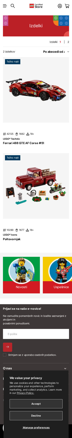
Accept (36, 403)
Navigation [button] (5, 6)
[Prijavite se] (60, 6)
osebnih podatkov (45, 354)
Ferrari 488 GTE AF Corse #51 (23, 143)
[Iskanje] (13, 6)
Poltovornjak (11, 239)
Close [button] (36, 368)
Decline (36, 415)
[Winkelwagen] (67, 6)
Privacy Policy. (25, 392)
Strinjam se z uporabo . (32, 354)
